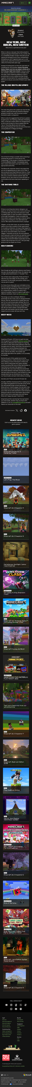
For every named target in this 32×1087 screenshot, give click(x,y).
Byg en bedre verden (6, 1034)
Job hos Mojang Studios (7, 1033)
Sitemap (19, 1031)
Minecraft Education (6, 1026)
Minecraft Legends (6, 1025)
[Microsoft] (27, 1075)
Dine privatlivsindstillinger (17, 1084)
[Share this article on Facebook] (25, 410)
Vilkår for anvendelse (5, 1081)
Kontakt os (19, 1034)
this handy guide (23, 294)
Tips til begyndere (20, 1025)
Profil (18, 1039)
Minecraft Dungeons (6, 1023)
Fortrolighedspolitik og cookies (7, 1078)
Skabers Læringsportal (7, 1031)
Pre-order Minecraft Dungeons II (15, 10)
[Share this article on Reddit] (21, 410)
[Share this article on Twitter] (17, 410)
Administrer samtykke (20, 1066)
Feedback (19, 1029)
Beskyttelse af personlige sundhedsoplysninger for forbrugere (14, 1079)
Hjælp (18, 1027)
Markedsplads (20, 1019)
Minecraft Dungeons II (7, 1021)
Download (19, 1033)
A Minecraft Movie (6, 1036)
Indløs (18, 1040)
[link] (6, 1004)
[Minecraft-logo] (7, 3)
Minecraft (4, 1019)
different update (23, 341)
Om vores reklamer (22, 1081)
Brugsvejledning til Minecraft (8, 1066)
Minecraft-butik (20, 1021)
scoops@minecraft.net (18, 402)
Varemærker (13, 1081)
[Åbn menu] (29, 2)
